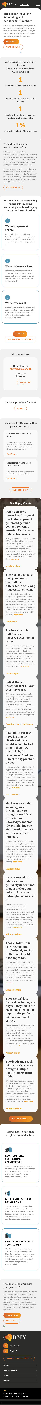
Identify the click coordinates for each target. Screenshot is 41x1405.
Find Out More (12, 1315)
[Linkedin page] (5, 1390)
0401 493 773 (22, 374)
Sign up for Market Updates (17, 1358)
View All (20, 408)
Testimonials (12, 47)
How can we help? (10, 1370)
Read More (11, 454)
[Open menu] (38, 4)
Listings (6, 1375)
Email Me (21, 376)
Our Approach (11, 187)
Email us (13, 1351)
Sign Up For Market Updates (19, 339)
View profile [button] (22, 382)
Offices (6, 1365)
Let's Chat (24, 4)
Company (6, 1380)
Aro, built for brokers (23, 1396)
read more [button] (15, 559)
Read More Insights (21, 490)
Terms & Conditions (19, 1393)
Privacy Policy (7, 1393)
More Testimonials (20, 1119)
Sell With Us (11, 42)
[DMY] (9, 4)
